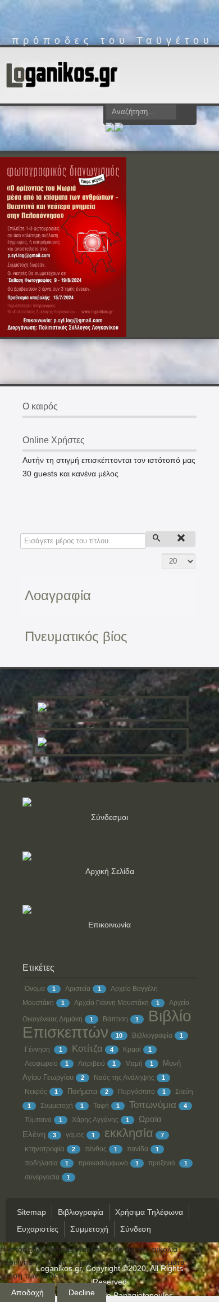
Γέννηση (38, 1049)
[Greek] (110, 128)
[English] (119, 128)
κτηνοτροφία (45, 1149)
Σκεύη (184, 1092)
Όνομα (35, 989)
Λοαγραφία (58, 595)
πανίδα (137, 1149)
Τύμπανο (38, 1120)
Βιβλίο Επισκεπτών (106, 1024)
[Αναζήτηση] (158, 539)
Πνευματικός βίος (76, 636)
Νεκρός (36, 1092)
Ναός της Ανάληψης (124, 1078)
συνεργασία (42, 1177)
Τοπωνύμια (152, 1105)
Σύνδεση (135, 1228)
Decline (82, 1292)
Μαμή (134, 1063)
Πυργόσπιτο (136, 1092)
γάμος (75, 1135)
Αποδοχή (27, 1292)
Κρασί (132, 1049)
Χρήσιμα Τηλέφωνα (149, 1212)
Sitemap (31, 1212)
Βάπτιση (115, 1019)
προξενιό (162, 1163)
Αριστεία (77, 989)
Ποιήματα (82, 1091)
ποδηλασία (41, 1163)
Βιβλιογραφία (152, 1035)
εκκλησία (128, 1133)
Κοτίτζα (87, 1048)
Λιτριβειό (91, 1063)
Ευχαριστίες (37, 1228)
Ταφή (101, 1106)
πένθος (96, 1149)
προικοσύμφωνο (103, 1163)
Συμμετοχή (56, 1106)
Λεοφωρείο (41, 1063)
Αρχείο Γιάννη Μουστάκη (111, 1003)
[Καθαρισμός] (182, 539)
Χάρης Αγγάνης (95, 1120)
